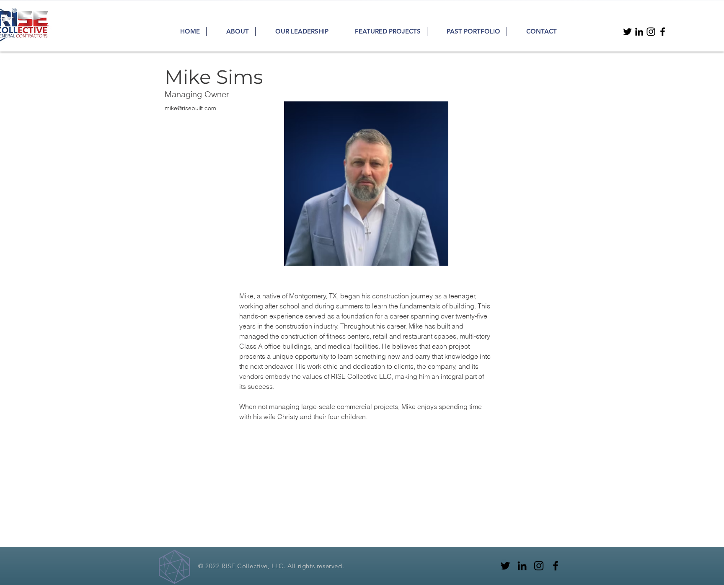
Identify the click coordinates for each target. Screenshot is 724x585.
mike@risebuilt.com (190, 108)
